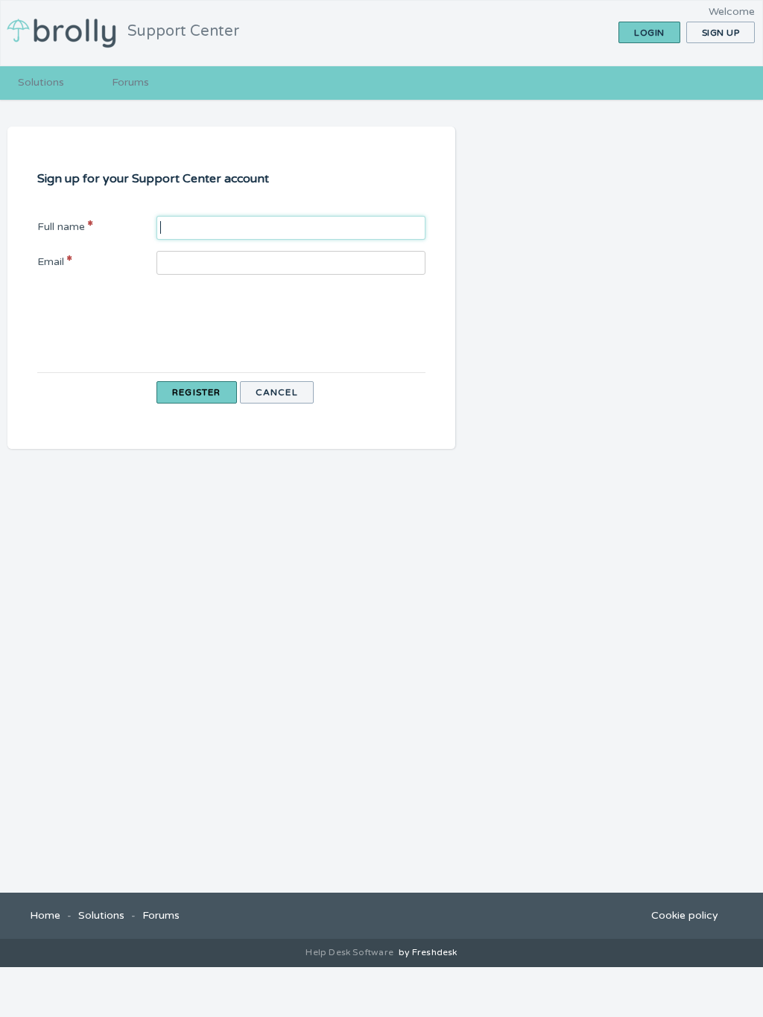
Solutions (41, 82)
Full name (61, 226)
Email (50, 261)
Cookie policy (684, 915)
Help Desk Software (350, 952)
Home (45, 915)
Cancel (277, 392)
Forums (130, 82)
